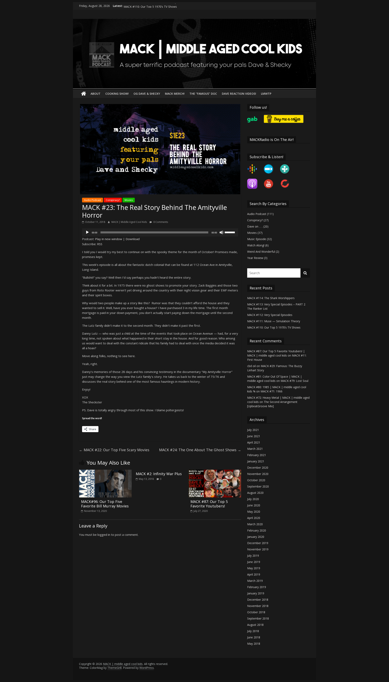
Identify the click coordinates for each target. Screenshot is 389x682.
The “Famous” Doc (203, 94)
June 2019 (253, 562)
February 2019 (256, 587)
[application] (160, 232)
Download (133, 239)
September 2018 (258, 618)
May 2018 (253, 643)
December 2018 (257, 599)
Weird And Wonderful (261, 251)
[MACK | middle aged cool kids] (194, 21)
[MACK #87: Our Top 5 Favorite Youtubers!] (214, 472)
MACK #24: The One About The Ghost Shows (200, 449)
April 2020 (253, 518)
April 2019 (253, 574)
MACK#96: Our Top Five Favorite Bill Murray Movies (105, 503)
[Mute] (221, 232)
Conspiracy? (113, 200)
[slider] (230, 232)
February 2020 (256, 530)
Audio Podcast (92, 200)
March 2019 (255, 581)
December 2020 (257, 467)
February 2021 (256, 455)
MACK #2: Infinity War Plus (159, 473)
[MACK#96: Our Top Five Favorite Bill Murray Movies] (105, 472)
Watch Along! (255, 245)
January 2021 (255, 461)
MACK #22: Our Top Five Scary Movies (114, 449)
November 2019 (257, 549)
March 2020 (255, 524)
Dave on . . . (255, 226)
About (95, 94)
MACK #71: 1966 (271, 391)
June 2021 (253, 436)
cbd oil (251, 366)
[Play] (87, 232)
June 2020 (253, 505)
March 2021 (255, 449)
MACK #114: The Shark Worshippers (271, 298)
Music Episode (256, 239)
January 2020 (255, 537)
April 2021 (253, 442)
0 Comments (160, 222)
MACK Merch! (175, 94)
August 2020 (255, 493)
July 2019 (253, 555)
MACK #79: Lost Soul (294, 381)
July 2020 (253, 499)
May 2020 (253, 511)
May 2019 (253, 568)
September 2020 (258, 486)
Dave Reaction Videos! (239, 94)
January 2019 (255, 593)
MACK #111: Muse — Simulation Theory (150, 6)
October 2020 (256, 480)
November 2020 (257, 474)
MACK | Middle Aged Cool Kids (129, 222)
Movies (129, 200)
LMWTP (266, 94)
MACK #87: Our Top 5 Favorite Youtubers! (209, 503)
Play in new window (108, 239)
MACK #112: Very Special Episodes (269, 315)
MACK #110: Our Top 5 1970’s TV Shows (273, 327)
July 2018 (253, 631)
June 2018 (253, 637)
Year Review (255, 258)
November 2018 (257, 606)
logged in (103, 535)
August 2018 (255, 625)
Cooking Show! (117, 94)
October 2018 (256, 612)
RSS (99, 244)
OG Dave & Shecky (147, 94)
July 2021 (253, 430)
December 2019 (257, 543)
